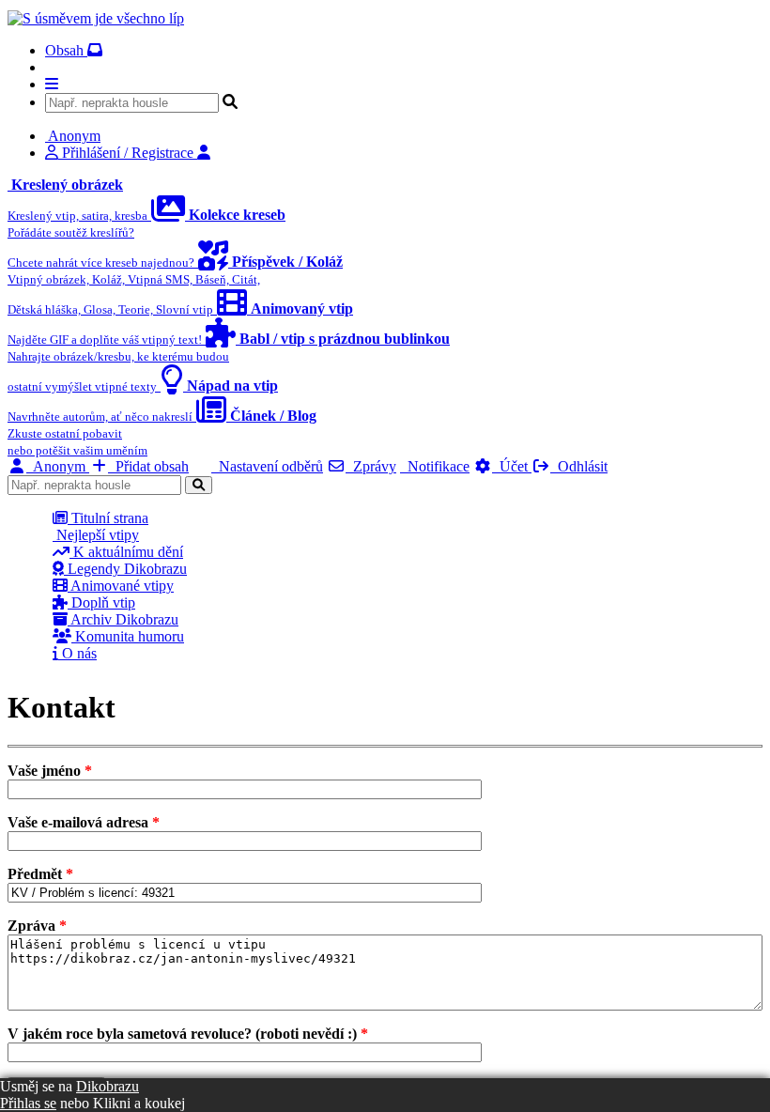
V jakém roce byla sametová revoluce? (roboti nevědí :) (188, 1034)
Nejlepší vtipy (96, 535)
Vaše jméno (50, 771)
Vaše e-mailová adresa (84, 822)
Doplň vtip (101, 602)
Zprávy (371, 466)
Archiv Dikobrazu (123, 619)
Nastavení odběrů (267, 466)
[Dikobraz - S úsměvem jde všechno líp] (96, 18)
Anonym (57, 466)
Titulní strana (108, 518)
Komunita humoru (127, 636)
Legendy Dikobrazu (125, 569)
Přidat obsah (148, 466)
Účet (511, 466)
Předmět (40, 874)
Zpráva (37, 926)
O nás (77, 653)
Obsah (66, 50)
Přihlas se (28, 1103)
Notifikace (435, 466)
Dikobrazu (107, 1086)
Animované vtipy (121, 586)
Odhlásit (579, 466)
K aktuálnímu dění (126, 552)
